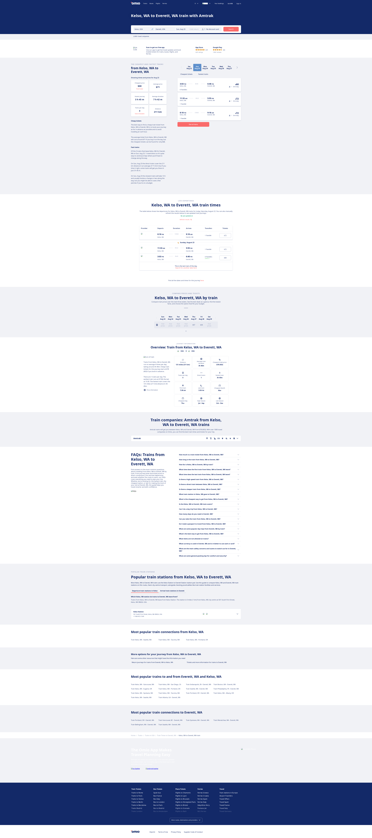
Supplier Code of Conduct (193, 832)
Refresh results (185, 219)
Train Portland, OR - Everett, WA (197, 693)
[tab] (186, 74)
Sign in (238, 3)
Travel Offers (224, 799)
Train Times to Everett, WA (166, 735)
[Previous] (156, 317)
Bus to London (158, 802)
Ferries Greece (203, 793)
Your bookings (219, 3)
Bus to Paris (158, 805)
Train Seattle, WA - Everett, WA (197, 689)
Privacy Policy (176, 832)
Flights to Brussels (182, 799)
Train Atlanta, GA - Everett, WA (169, 697)
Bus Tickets (157, 789)
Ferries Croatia (203, 796)
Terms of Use (163, 832)
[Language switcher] (206, 3)
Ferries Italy (202, 802)
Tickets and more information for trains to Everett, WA (207, 662)
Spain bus (157, 793)
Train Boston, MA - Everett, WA (225, 684)
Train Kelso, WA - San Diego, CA (169, 684)
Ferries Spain (202, 799)
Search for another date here (186, 268)
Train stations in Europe (229, 793)
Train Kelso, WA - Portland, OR (197, 640)
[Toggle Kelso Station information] (237, 614)
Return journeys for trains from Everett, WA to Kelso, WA (152, 662)
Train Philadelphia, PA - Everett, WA (226, 689)
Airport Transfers (226, 796)
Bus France (157, 796)
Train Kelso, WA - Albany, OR (224, 693)
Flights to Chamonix (183, 793)
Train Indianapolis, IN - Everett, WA (198, 684)
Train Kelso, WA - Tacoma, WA (169, 640)
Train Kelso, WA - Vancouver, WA (142, 684)
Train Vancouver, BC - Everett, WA (170, 720)
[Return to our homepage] (137, 3)
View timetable (139, 114)
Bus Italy (156, 799)
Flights (158, 3)
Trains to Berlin (137, 802)
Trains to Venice (137, 799)
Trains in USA (150, 735)
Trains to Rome (137, 793)
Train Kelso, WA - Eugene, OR (141, 689)
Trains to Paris (136, 796)
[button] (182, 29)
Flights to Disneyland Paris (185, 802)
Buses (151, 3)
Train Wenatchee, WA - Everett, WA (226, 720)
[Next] (237, 67)
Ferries (164, 3)
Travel (222, 789)
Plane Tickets (180, 789)
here (202, 280)
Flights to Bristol (181, 805)
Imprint (152, 832)
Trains (145, 3)
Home (133, 735)
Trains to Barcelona (138, 805)
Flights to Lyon (181, 796)
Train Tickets (136, 789)
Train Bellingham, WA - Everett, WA (143, 725)
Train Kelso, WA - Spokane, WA (142, 693)
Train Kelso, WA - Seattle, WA (141, 640)
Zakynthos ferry (204, 805)
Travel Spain (224, 802)
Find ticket (139, 89)
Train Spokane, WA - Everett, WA (197, 720)
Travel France (225, 805)
